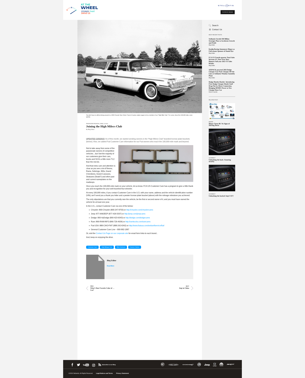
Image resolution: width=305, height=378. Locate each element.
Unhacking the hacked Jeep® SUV (221, 196)
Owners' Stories (134, 247)
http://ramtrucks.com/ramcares (137, 222)
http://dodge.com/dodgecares (137, 218)
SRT (230, 364)
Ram (214, 364)
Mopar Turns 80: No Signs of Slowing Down (219, 124)
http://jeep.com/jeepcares (134, 214)
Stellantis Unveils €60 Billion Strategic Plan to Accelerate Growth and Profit (222, 41)
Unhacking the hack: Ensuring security (220, 160)
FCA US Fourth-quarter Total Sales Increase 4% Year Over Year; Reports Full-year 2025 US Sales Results (222, 60)
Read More (110, 266)
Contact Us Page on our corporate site (112, 233)
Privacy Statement (122, 373)
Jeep (207, 364)
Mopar (211, 121)
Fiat (199, 364)
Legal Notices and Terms (104, 373)
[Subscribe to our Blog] (100, 364)
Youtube (86, 364)
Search (215, 25)
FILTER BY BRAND (227, 12)
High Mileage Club (107, 247)
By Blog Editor (90, 129)
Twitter (78, 364)
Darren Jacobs (213, 92)
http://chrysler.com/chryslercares (139, 210)
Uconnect (212, 157)
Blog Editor (212, 45)
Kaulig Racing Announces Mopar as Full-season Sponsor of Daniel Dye (222, 50)
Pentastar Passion (92, 123)
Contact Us (217, 29)
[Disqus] (140, 322)
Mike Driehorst (121, 247)
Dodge (188, 364)
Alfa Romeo (163, 364)
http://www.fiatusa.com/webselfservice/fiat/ (146, 226)
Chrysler (173, 364)
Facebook (72, 364)
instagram (93, 364)
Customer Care (92, 247)
